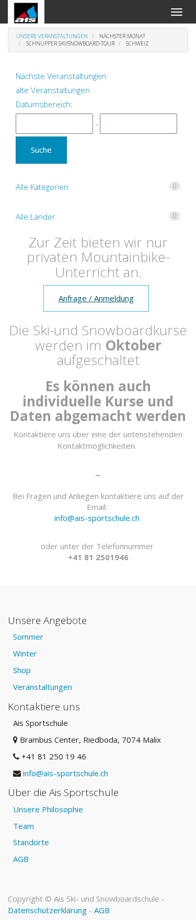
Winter (25, 653)
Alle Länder (96, 216)
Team (23, 826)
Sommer (28, 636)
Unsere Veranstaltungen (52, 36)
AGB (21, 859)
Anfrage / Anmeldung (96, 298)
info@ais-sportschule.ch (97, 518)
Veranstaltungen (42, 687)
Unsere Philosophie (48, 809)
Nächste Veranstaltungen (61, 76)
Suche (41, 149)
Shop (22, 670)
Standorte (31, 842)
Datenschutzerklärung (47, 910)
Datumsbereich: (44, 104)
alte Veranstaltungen (53, 90)
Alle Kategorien (96, 186)
